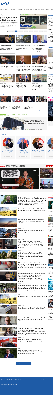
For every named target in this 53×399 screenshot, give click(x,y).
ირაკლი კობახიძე (8, 150)
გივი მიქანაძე (23, 150)
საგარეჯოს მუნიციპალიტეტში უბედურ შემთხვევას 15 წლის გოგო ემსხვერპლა (9, 17)
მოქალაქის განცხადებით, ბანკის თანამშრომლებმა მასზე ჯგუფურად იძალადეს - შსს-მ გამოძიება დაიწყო (32, 209)
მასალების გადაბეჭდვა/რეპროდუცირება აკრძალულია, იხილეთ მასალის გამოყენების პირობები (12, 383)
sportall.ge (45, 110)
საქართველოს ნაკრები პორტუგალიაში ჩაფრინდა (41, 104)
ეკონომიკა (37, 9)
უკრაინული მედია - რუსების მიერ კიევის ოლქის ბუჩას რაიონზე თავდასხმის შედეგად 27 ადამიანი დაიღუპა (32, 308)
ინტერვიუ (50, 47)
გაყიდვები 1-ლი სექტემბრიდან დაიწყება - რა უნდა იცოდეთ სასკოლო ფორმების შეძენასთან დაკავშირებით (34, 122)
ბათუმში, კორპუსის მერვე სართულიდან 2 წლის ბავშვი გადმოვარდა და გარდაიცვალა (7, 86)
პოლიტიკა (7, 9)
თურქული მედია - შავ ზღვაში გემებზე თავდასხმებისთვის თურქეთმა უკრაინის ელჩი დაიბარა (23, 47)
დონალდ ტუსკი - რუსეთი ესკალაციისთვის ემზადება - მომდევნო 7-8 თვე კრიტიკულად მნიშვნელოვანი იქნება (32, 319)
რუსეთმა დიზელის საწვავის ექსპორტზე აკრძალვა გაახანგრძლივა (31, 231)
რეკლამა (22, 379)
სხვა (1, 11)
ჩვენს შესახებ (9, 379)
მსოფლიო (26, 9)
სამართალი (13, 9)
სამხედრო (48, 9)
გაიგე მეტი (7, 156)
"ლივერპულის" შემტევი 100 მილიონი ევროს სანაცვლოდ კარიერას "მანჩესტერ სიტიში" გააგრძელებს (17, 106)
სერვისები (16, 379)
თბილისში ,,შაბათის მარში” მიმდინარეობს (6, 67)
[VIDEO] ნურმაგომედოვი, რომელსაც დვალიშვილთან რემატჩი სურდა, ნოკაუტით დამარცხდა (5, 106)
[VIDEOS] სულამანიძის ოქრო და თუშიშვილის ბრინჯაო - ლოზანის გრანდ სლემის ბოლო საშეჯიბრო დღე (28, 106)
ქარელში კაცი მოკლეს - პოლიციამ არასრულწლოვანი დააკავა (32, 297)
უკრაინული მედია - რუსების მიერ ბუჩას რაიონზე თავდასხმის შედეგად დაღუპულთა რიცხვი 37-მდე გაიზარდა (31, 221)
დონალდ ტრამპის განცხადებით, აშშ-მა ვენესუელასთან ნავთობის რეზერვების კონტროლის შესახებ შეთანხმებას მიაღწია (31, 352)
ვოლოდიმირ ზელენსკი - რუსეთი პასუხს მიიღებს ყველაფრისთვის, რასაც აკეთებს (37, 87)
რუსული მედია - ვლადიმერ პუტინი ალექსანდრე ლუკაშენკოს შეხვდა (22, 86)
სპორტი (42, 9)
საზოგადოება (20, 9)
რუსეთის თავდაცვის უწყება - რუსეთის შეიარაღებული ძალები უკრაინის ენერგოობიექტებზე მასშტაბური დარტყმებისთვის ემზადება (7, 49)
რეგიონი (32, 9)
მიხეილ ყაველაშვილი (38, 150)
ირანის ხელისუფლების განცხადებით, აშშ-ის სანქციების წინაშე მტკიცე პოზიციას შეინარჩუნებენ (31, 340)
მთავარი (2, 9)
